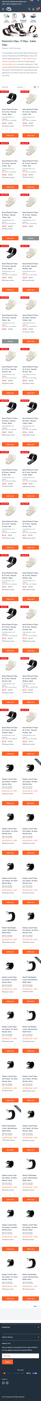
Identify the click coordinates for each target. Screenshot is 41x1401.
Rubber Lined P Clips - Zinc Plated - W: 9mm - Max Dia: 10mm (30, 1078)
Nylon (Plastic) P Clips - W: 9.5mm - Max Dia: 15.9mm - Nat (30, 317)
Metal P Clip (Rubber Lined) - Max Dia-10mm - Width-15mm (30, 1276)
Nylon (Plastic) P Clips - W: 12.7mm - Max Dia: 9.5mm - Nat (10, 317)
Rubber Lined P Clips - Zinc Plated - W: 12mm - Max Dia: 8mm (10, 1029)
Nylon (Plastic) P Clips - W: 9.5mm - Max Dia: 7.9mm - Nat (10, 214)
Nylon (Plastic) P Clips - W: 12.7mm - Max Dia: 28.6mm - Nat (30, 266)
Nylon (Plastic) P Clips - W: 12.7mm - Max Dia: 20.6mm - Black (10, 575)
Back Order (30, 803)
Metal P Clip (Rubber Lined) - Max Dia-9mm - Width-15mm (30, 1177)
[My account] (33, 9)
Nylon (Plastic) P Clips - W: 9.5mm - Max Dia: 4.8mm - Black (30, 420)
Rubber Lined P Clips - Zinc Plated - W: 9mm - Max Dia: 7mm (30, 880)
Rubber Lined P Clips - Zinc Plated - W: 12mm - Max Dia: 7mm (30, 930)
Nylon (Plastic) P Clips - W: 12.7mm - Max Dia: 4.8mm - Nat (10, 163)
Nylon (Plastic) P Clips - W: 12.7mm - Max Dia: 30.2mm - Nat (10, 369)
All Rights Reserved (18, 1397)
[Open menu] (3, 9)
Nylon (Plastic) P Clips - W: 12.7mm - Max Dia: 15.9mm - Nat (30, 214)
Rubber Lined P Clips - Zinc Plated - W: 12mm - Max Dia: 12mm (10, 1276)
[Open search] (29, 9)
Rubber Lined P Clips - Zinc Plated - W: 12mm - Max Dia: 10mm (30, 1128)
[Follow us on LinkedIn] (7, 1382)
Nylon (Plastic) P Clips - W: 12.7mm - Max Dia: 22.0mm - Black (10, 626)
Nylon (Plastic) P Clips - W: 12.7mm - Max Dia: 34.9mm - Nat (30, 730)
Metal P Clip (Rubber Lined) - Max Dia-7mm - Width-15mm (30, 1029)
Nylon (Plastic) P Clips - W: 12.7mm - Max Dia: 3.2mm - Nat (30, 111)
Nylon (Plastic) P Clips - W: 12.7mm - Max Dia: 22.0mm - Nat (30, 626)
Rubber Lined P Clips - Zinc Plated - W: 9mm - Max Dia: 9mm (30, 781)
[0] (37, 9)
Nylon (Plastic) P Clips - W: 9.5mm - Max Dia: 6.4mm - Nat (10, 472)
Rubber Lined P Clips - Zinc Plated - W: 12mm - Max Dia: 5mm (10, 831)
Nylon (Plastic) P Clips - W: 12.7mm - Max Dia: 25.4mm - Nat (10, 678)
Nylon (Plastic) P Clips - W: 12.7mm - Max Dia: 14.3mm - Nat (10, 523)
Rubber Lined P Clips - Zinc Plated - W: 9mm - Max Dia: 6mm (30, 831)
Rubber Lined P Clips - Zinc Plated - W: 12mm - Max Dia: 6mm (10, 880)
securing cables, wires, (9, 64)
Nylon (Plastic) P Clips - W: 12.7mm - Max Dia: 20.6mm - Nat (30, 575)
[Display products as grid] (35, 87)
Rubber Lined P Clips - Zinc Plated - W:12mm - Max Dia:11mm (10, 1227)
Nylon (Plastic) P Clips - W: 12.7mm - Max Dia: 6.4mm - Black (30, 472)
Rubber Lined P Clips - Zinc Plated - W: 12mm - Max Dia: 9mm (10, 1078)
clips (3, 67)
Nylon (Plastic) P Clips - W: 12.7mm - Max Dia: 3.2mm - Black (10, 111)
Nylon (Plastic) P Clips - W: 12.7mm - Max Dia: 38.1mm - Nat (30, 369)
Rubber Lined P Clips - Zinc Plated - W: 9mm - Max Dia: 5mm (10, 781)
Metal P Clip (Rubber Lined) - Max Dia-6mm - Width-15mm (30, 979)
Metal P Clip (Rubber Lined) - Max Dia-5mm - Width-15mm (10, 930)
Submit (7, 1362)
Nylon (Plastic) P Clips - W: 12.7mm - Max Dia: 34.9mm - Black (10, 730)
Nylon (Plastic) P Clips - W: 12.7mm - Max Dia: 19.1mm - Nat (30, 523)
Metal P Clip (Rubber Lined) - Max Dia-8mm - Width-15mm (10, 1128)
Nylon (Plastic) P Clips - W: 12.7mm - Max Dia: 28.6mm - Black (30, 678)
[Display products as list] (38, 87)
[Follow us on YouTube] (3, 1382)
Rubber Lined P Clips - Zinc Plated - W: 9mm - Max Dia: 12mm (10, 1177)
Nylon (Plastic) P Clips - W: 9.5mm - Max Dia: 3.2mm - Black (10, 420)
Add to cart (10, 135)
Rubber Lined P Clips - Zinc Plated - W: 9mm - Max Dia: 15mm (30, 1227)
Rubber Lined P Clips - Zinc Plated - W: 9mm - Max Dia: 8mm (10, 979)
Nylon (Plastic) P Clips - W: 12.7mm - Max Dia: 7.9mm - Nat (30, 163)
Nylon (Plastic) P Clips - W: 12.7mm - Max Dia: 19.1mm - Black (10, 266)
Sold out (30, 238)
